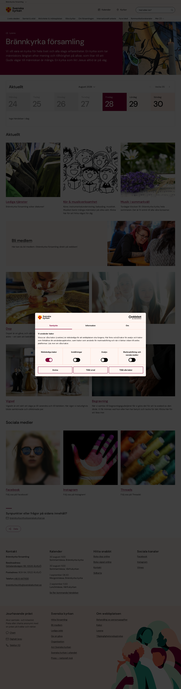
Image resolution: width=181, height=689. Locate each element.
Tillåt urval (90, 370)
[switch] (76, 360)
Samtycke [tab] (53, 325)
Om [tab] (127, 325)
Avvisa (55, 370)
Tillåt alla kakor (125, 370)
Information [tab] (90, 325)
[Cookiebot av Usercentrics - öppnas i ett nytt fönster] (132, 317)
